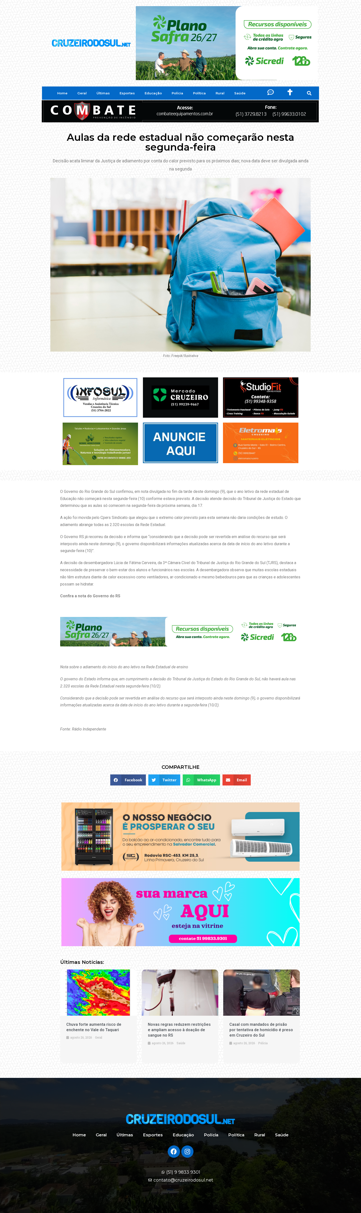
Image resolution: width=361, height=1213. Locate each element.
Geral (82, 93)
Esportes (127, 93)
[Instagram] (187, 1151)
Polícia (177, 93)
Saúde (240, 93)
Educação (153, 93)
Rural (220, 93)
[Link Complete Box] (98, 1016)
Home (62, 93)
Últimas (103, 93)
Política (199, 93)
